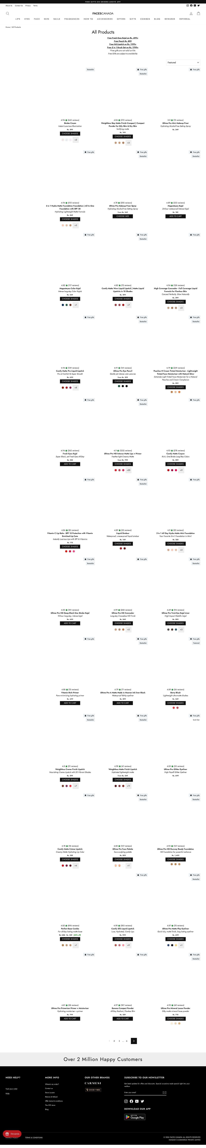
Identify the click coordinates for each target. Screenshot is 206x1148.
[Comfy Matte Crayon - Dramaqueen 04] (176, 470)
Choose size (123, 216)
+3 (128, 142)
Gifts (133, 19)
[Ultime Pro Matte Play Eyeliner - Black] (172, 945)
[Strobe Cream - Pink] (70, 140)
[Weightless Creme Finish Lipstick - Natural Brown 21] (63, 786)
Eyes (27, 19)
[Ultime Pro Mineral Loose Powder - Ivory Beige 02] (179, 1023)
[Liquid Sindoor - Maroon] (124, 548)
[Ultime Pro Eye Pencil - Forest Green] (119, 386)
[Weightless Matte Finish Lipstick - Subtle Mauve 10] (119, 786)
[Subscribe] (164, 1092)
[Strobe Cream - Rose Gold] (63, 140)
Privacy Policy (12, 1137)
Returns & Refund (51, 1097)
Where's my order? (52, 1084)
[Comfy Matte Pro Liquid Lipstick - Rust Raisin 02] (66, 387)
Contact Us (19, 5)
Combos (145, 19)
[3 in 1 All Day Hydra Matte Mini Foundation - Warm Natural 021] (168, 550)
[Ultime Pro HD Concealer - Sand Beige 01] (115, 629)
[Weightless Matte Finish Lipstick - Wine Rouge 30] (115, 786)
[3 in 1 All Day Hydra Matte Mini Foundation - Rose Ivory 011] (172, 550)
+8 (76, 387)
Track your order (11, 1089)
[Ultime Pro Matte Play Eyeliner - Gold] (176, 945)
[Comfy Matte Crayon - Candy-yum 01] (168, 470)
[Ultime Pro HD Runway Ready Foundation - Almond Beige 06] (179, 864)
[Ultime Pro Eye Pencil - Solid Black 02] (126, 386)
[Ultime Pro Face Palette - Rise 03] (123, 865)
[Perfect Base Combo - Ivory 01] (66, 945)
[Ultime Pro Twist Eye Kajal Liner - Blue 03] (176, 629)
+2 (76, 139)
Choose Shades (70, 133)
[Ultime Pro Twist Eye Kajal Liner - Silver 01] (168, 629)
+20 (128, 470)
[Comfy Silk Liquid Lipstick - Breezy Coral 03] (119, 945)
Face (37, 19)
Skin (46, 19)
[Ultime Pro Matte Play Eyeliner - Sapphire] (168, 945)
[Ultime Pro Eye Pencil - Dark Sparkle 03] (122, 386)
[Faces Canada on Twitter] (142, 1101)
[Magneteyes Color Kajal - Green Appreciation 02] (66, 305)
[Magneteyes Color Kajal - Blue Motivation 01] (63, 305)
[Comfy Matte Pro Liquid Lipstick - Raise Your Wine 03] (70, 387)
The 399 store (50, 1105)
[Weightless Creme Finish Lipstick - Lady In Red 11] (70, 786)
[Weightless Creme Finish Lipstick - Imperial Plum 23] (66, 786)
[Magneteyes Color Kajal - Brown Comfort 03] (70, 305)
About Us (9, 5)
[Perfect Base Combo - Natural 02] (70, 945)
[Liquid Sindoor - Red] (121, 548)
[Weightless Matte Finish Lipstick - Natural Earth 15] (123, 786)
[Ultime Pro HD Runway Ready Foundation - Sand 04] (171, 864)
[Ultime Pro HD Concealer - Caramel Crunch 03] (119, 629)
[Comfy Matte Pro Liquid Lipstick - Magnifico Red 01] (63, 387)
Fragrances (72, 19)
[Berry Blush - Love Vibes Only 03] (177, 707)
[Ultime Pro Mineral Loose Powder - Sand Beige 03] (175, 1023)
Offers (121, 19)
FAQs (7, 1093)
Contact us (49, 1088)
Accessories (105, 19)
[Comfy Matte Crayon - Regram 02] (172, 470)
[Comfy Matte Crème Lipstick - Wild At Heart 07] (66, 865)
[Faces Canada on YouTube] (137, 1101)
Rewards (170, 19)
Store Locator (50, 1092)
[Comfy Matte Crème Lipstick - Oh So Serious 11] (70, 865)
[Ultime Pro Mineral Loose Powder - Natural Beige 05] (171, 1023)
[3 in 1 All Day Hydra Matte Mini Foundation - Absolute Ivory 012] (176, 550)
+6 (76, 865)
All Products (16, 27)
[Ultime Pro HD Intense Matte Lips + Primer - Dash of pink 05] (123, 470)
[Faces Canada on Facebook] (131, 1101)
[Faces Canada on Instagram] (126, 1101)
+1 (76, 304)
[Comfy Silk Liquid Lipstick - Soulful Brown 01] (115, 945)
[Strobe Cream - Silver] (66, 140)
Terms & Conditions (34, 1137)
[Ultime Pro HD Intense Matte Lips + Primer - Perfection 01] (119, 470)
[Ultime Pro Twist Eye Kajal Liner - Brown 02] (172, 629)
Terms (35, 5)
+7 (128, 304)
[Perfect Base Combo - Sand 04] (63, 945)
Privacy (28, 5)
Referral (185, 19)
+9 (181, 470)
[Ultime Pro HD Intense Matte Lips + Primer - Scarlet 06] (115, 470)
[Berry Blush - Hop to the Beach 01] (173, 707)
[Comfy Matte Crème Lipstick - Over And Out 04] (63, 865)
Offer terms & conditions (54, 1101)
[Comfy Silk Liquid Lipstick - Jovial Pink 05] (123, 945)
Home (8, 27)
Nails (57, 19)
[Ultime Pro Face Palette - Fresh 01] (115, 865)
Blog (157, 19)
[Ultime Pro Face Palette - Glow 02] (119, 865)
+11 (128, 786)
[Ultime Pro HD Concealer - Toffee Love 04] (123, 629)
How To (88, 19)
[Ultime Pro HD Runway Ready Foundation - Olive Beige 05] (175, 864)
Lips (18, 19)
